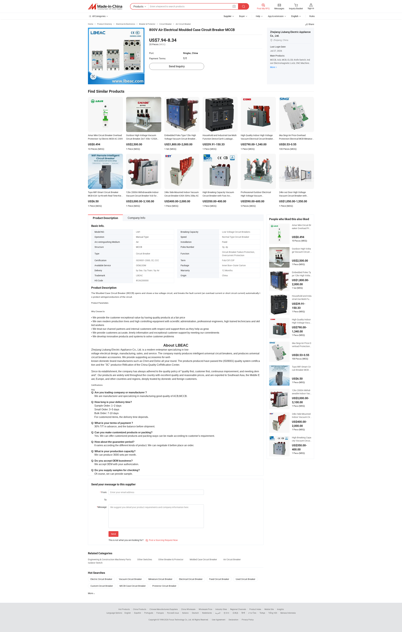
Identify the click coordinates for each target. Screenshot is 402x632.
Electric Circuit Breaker (101, 579)
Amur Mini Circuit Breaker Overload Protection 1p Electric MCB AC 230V (301, 227)
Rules (312, 16)
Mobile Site (269, 609)
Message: (102, 507)
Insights (280, 609)
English (128, 613)
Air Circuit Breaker (232, 559)
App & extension (276, 16)
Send (113, 533)
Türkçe (262, 613)
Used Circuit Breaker (245, 579)
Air (137, 241)
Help (258, 16)
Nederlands (207, 613)
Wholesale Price (205, 609)
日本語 (235, 613)
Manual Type (142, 236)
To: (105, 499)
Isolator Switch (95, 562)
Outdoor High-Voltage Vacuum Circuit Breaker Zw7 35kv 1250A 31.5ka (302, 250)
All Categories (99, 16)
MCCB (139, 246)
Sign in (311, 8)
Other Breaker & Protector (170, 559)
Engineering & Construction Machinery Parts (109, 559)
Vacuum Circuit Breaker (130, 579)
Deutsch (195, 613)
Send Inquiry (177, 66)
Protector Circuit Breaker (164, 585)
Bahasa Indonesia (288, 613)
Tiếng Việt (272, 613)
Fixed (224, 241)
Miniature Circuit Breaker (160, 579)
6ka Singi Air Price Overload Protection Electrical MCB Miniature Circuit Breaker (302, 345)
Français (160, 613)
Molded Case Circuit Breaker (203, 559)
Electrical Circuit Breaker (191, 579)
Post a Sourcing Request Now (162, 540)
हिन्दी (243, 613)
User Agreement (218, 619)
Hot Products (124, 609)
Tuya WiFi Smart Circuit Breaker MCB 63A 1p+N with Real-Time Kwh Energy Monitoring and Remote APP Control (301, 368)
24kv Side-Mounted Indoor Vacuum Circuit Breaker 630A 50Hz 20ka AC (301, 415)
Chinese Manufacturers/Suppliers (163, 609)
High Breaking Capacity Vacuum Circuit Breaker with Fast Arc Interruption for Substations (301, 439)
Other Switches (144, 559)
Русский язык (173, 613)
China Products (139, 609)
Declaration (233, 619)
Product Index (255, 609)
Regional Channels (238, 609)
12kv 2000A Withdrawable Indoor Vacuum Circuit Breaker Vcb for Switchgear (301, 392)
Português (148, 613)
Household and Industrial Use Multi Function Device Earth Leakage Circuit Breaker (302, 297)
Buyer (242, 16)
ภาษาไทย (252, 613)
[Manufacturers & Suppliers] (105, 6)
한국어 (226, 613)
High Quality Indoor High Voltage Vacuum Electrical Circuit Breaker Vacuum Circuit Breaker (301, 321)
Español (137, 613)
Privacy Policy (248, 619)
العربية (217, 613)
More (272, 67)
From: (103, 492)
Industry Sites (221, 609)
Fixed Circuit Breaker (219, 579)
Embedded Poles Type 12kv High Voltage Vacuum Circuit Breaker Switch (301, 274)
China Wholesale (188, 609)
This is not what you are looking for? (126, 540)
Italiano (185, 613)
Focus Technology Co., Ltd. (180, 619)
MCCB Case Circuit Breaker (133, 585)
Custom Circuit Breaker (101, 585)
